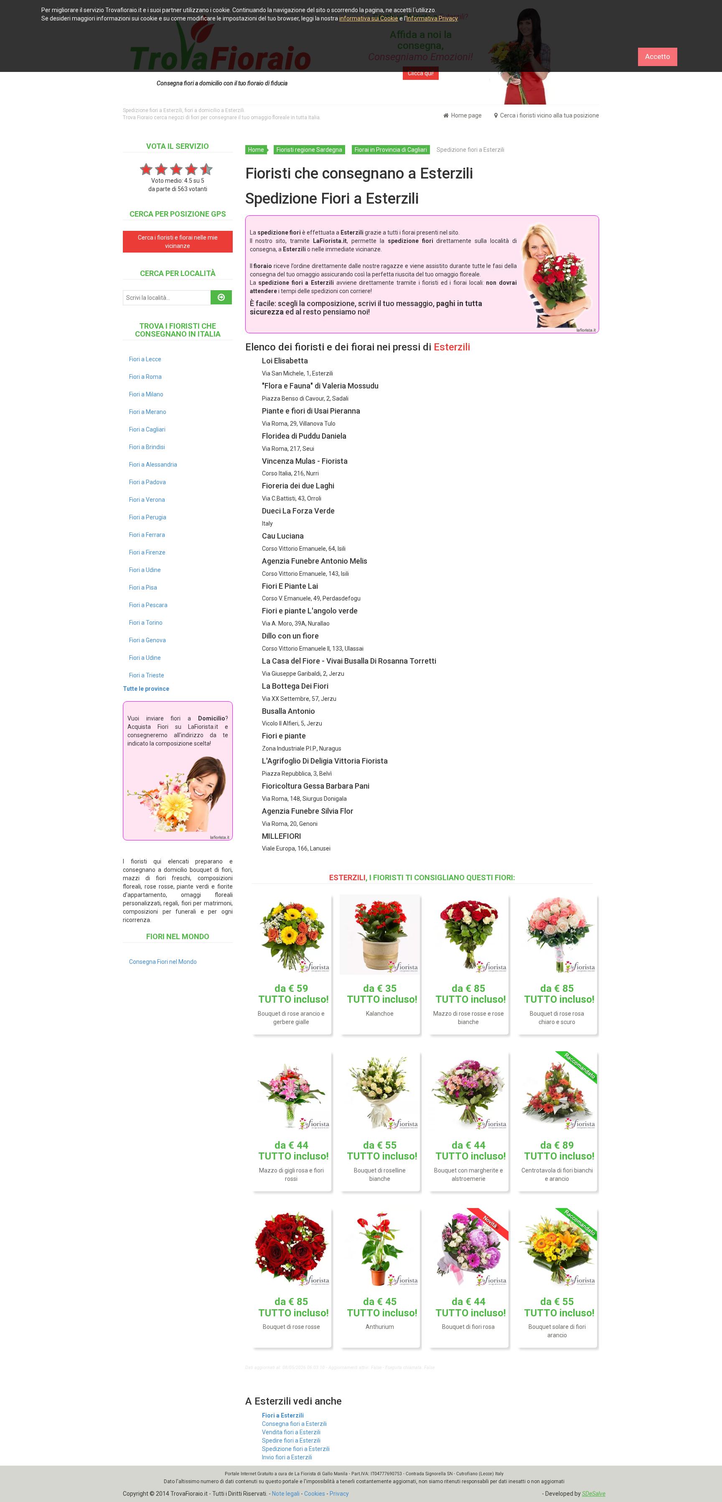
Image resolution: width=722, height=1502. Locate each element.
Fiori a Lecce (145, 359)
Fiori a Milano (146, 394)
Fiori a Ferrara (147, 534)
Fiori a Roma (145, 376)
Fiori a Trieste (146, 675)
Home (256, 149)
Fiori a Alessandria (153, 464)
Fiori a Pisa (143, 587)
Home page (466, 115)
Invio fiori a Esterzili (287, 1457)
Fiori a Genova (147, 640)
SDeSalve (593, 1493)
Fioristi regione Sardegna (309, 149)
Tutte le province (146, 688)
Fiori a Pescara (148, 605)
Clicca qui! (421, 73)
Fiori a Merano (147, 412)
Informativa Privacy (432, 18)
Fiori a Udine (145, 570)
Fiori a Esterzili (283, 1415)
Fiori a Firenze (147, 552)
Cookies (314, 1493)
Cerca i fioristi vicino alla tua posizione (549, 115)
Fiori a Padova (147, 482)
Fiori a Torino (146, 622)
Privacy (339, 1493)
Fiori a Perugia (147, 517)
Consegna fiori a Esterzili (294, 1423)
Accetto (657, 56)
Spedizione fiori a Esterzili (296, 1449)
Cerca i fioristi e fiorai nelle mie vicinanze (178, 241)
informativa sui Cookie (368, 18)
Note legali (286, 1493)
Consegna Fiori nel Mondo (163, 961)
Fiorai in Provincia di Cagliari (391, 149)
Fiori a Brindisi (147, 447)
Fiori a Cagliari (147, 429)
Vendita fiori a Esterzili (291, 1432)
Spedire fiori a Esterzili (291, 1440)
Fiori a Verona (147, 499)
